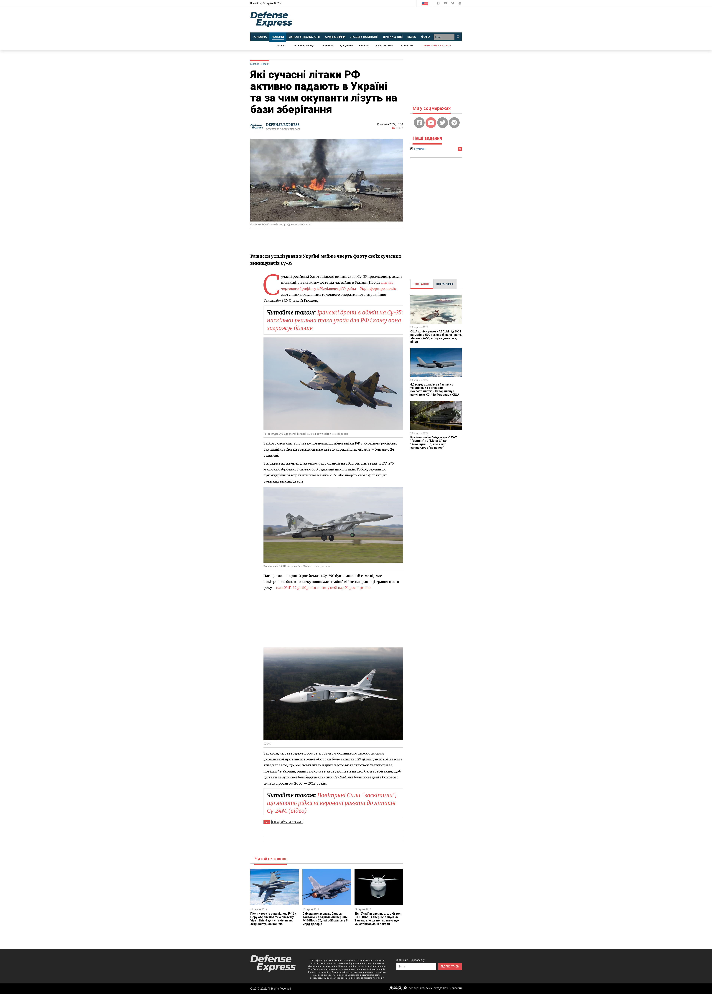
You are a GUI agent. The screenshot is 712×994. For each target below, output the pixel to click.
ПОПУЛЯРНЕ (445, 284)
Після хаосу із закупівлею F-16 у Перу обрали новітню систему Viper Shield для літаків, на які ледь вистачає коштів (273, 919)
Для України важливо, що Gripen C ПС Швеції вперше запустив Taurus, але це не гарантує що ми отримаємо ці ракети (378, 919)
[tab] (422, 284)
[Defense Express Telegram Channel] (460, 4)
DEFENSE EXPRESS (283, 124)
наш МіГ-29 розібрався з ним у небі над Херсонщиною (323, 587)
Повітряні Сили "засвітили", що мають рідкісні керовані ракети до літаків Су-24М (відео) (331, 803)
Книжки (364, 45)
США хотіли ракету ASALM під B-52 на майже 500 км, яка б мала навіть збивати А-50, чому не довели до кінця (436, 336)
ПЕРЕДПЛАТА (441, 988)
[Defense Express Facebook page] (438, 4)
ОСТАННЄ (422, 284)
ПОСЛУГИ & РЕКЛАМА (420, 988)
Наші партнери (384, 45)
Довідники (346, 45)
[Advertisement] (386, 20)
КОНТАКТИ (456, 988)
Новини (265, 64)
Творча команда (304, 45)
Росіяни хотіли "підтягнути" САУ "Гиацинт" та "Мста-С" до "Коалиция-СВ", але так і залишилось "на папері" (433, 442)
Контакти (407, 45)
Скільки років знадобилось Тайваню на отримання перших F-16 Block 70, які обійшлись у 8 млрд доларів (324, 919)
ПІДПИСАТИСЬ (450, 966)
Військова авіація (291, 822)
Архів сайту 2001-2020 (437, 45)
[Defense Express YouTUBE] (446, 4)
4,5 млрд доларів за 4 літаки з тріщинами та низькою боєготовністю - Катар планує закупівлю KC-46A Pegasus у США (434, 389)
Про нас (280, 45)
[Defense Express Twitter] (453, 4)
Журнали (328, 45)
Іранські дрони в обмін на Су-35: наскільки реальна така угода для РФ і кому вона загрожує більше (335, 320)
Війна (275, 822)
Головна (254, 64)
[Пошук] (458, 37)
